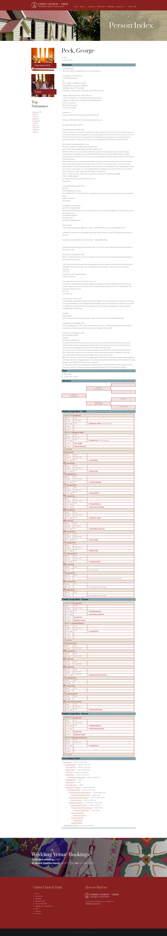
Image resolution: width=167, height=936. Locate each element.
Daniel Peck (77, 415)
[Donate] (42, 96)
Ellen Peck (69, 452)
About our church (40, 901)
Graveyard (91, 6)
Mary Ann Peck (71, 485)
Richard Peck (70, 510)
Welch (34, 118)
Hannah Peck (70, 573)
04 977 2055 (67, 863)
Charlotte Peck (71, 554)
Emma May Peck (71, 694)
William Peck (70, 590)
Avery (34, 125)
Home (76, 6)
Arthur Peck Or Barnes (74, 702)
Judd (34, 132)
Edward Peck (70, 651)
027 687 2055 (86, 863)
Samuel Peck (70, 463)
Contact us (38, 913)
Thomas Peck (70, 581)
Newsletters (101, 6)
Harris (34, 116)
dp (92, 932)
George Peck (70, 496)
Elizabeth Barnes (78, 623)
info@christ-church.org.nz (93, 903)
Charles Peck (70, 532)
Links (36, 908)
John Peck (69, 521)
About (82, 6)
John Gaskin (78, 443)
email (57, 859)
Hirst (34, 123)
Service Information (41, 903)
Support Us (120, 6)
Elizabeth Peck (71, 474)
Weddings (110, 6)
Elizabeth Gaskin (78, 432)
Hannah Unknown (80, 446)
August (35, 127)
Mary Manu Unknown (79, 738)
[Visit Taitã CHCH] (42, 70)
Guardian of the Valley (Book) (44, 906)
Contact (130, 6)
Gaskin (35, 129)
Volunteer (38, 911)
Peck (34, 114)
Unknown (35, 112)
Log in (95, 932)
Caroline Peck (71, 543)
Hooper (35, 121)
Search (135, 6)
